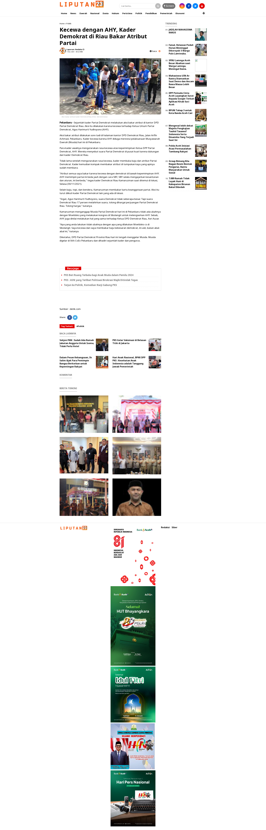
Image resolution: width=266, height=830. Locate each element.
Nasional (94, 13)
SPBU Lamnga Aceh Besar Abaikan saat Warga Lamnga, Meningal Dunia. (179, 64)
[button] (203, 12)
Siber (174, 527)
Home (64, 13)
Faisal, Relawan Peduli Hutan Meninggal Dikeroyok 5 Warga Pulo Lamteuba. (181, 49)
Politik (138, 13)
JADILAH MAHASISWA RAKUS (180, 31)
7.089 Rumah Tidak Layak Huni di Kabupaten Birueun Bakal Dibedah (179, 182)
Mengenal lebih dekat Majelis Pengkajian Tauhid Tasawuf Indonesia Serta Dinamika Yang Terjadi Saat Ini (181, 133)
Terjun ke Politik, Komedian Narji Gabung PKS (90, 285)
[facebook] (188, 6)
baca (154, 51)
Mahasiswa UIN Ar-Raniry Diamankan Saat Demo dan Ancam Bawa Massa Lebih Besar (181, 81)
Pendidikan (151, 13)
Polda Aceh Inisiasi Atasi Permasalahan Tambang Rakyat (180, 148)
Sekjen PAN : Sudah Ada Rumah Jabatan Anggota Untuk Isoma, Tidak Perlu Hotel (77, 343)
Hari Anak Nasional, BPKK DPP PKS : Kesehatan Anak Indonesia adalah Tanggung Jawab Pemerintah (128, 362)
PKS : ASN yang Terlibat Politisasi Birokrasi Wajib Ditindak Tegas (101, 280)
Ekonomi (180, 13)
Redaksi (165, 527)
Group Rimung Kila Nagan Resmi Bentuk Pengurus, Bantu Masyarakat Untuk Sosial (180, 167)
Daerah (83, 13)
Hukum (115, 13)
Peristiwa (127, 13)
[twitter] (195, 6)
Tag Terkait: (67, 326)
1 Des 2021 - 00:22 (73, 52)
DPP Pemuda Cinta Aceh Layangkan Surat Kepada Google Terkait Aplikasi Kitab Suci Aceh (181, 98)
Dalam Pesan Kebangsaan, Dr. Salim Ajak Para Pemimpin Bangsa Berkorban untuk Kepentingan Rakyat (76, 362)
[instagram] (182, 6)
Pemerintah (166, 13)
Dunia (105, 13)
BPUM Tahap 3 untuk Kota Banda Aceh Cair (181, 112)
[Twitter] (75, 317)
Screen (169, 5)
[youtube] (202, 6)
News (73, 13)
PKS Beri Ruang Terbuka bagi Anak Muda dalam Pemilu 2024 (98, 275)
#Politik (80, 326)
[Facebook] (69, 317)
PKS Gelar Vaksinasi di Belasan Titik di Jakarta (129, 342)
